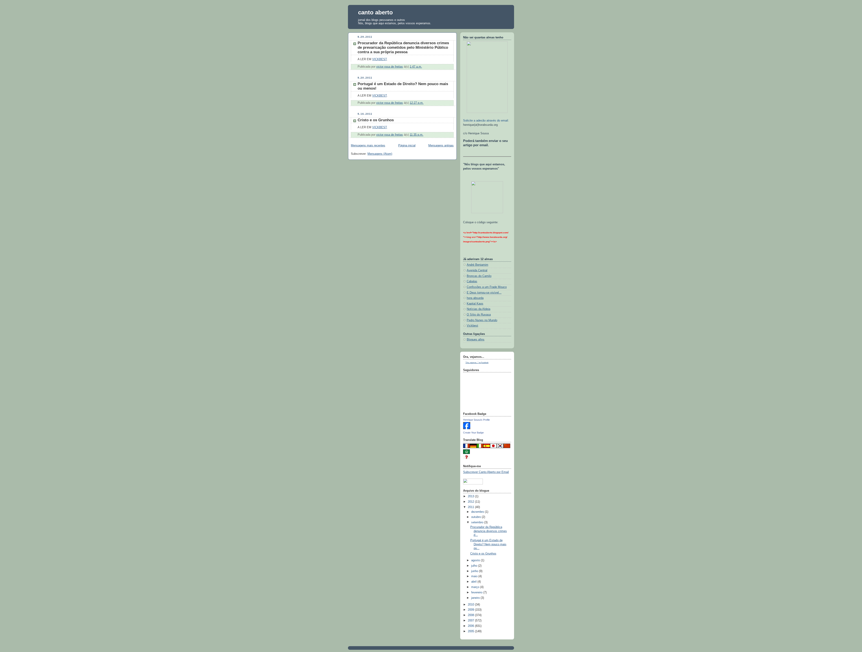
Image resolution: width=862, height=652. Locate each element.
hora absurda (475, 298)
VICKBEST (379, 59)
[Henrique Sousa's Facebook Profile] (466, 428)
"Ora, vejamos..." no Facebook (476, 363)
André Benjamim (477, 264)
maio (474, 576)
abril (474, 581)
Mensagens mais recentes (368, 145)
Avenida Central (477, 270)
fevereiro (477, 592)
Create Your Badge (473, 432)
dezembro (478, 511)
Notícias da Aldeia (478, 309)
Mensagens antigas (441, 145)
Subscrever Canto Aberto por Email (486, 472)
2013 (471, 496)
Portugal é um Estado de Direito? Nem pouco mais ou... (488, 544)
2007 (471, 620)
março (475, 587)
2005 (471, 631)
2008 (471, 615)
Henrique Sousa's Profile (476, 419)
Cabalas (472, 281)
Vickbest (472, 325)
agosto (476, 560)
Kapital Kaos (475, 303)
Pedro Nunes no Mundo (482, 320)
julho (474, 565)
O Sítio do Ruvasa (479, 314)
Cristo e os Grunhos (376, 120)
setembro (477, 522)
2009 (471, 609)
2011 (471, 507)
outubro (476, 517)
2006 (471, 626)
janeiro (476, 597)
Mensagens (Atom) (379, 153)
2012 (471, 501)
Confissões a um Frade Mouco (487, 287)
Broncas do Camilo (479, 276)
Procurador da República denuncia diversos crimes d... (488, 531)
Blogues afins (475, 339)
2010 (471, 604)
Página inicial (407, 145)
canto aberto (375, 12)
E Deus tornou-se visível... (484, 292)
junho (475, 571)
